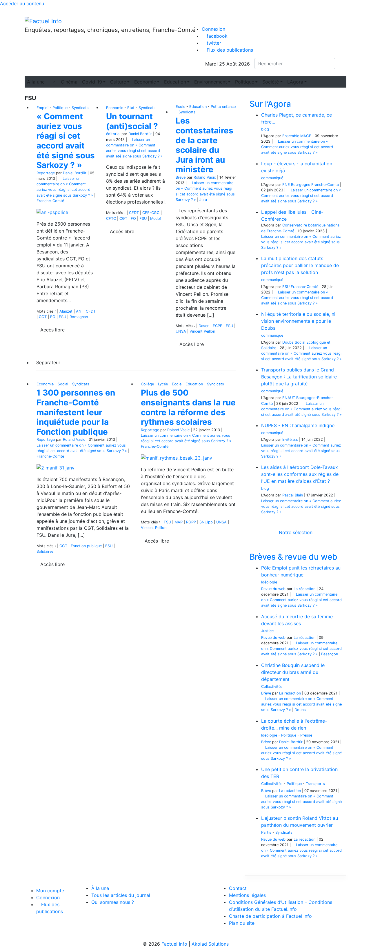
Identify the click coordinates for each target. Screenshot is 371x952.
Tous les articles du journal (120, 895)
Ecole (180, 106)
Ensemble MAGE (296, 136)
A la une (36, 82)
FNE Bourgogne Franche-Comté (310, 184)
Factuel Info (174, 944)
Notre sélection (295, 532)
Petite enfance (223, 106)
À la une (100, 888)
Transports (315, 783)
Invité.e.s (290, 439)
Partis (266, 832)
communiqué (272, 178)
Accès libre (52, 330)
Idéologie (269, 582)
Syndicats (80, 108)
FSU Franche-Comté (300, 286)
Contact (238, 888)
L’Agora (295, 82)
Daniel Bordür (74, 173)
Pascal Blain (292, 495)
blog (265, 129)
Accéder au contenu (22, 3)
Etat (130, 108)
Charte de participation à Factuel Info (270, 916)
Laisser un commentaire (297, 147)
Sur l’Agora (270, 104)
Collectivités (272, 686)
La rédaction (304, 589)
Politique (60, 108)
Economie (114, 108)
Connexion (213, 29)
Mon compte (50, 890)
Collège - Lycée (154, 384)
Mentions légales (247, 895)
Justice (267, 631)
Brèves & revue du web (293, 557)
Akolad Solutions (210, 944)
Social (63, 384)
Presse (306, 735)
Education (198, 106)
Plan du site (241, 923)
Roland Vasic (205, 177)
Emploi (42, 108)
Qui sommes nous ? (112, 902)
